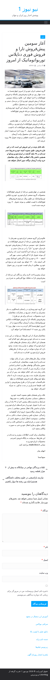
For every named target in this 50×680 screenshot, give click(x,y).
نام (46, 546)
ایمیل (45, 559)
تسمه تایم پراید (42, 639)
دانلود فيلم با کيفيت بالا (39, 631)
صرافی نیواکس (42, 624)
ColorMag (43, 674)
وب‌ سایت (43, 572)
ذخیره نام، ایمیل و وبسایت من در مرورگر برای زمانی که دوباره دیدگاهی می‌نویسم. (27, 593)
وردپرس (34, 674)
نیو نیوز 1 (28, 8)
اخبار (42, 37)
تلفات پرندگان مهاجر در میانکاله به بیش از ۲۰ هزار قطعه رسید (25, 469)
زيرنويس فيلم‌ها (42, 647)
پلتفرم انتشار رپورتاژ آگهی (37, 654)
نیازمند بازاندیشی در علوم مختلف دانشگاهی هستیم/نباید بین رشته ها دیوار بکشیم (24, 479)
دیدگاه (44, 510)
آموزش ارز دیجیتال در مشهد (37, 616)
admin (31, 65)
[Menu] (46, 22)
